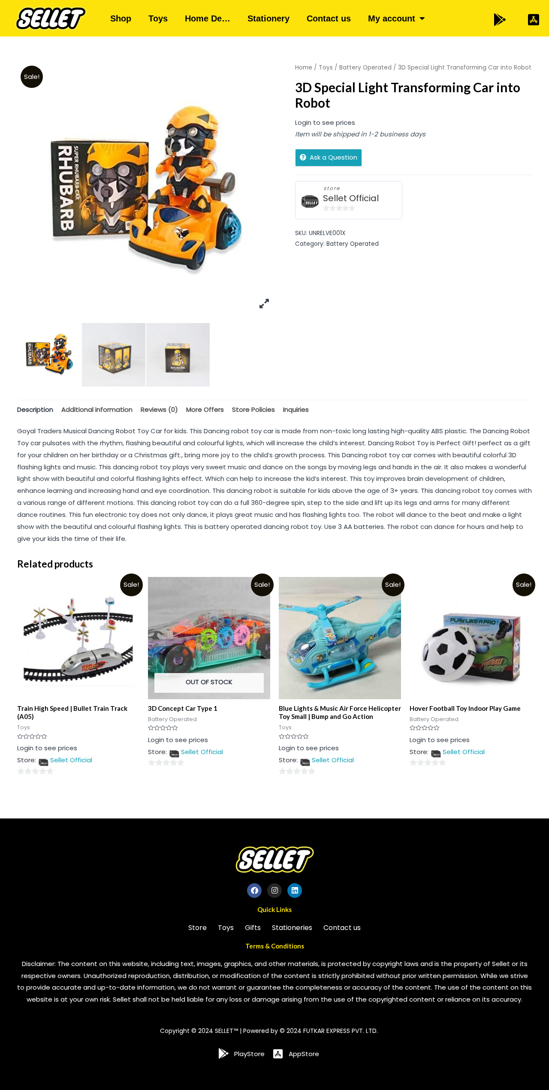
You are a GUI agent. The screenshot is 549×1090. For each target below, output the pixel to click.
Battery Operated (365, 67)
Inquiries (296, 409)
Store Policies (253, 409)
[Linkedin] (294, 890)
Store (197, 928)
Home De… (207, 18)
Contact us (329, 18)
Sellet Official (351, 198)
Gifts (253, 928)
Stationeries (292, 928)
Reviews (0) (159, 409)
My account (391, 18)
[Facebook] (254, 890)
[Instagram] (274, 890)
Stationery (268, 18)
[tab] (35, 409)
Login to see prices (325, 122)
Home (303, 67)
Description (35, 409)
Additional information (97, 409)
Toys (158, 18)
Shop (120, 18)
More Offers (205, 409)
